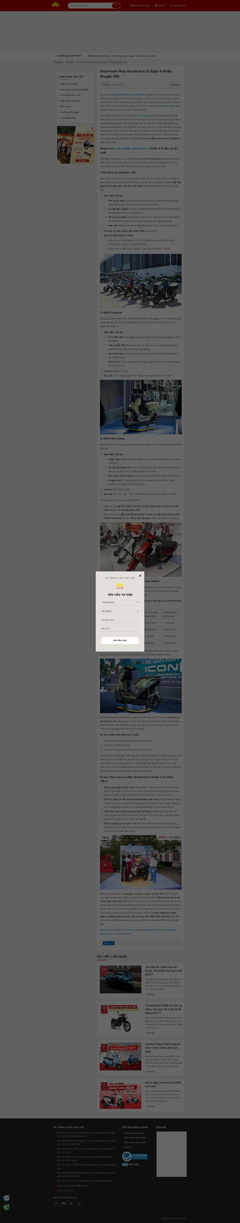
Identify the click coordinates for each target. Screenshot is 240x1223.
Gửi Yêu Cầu (120, 640)
